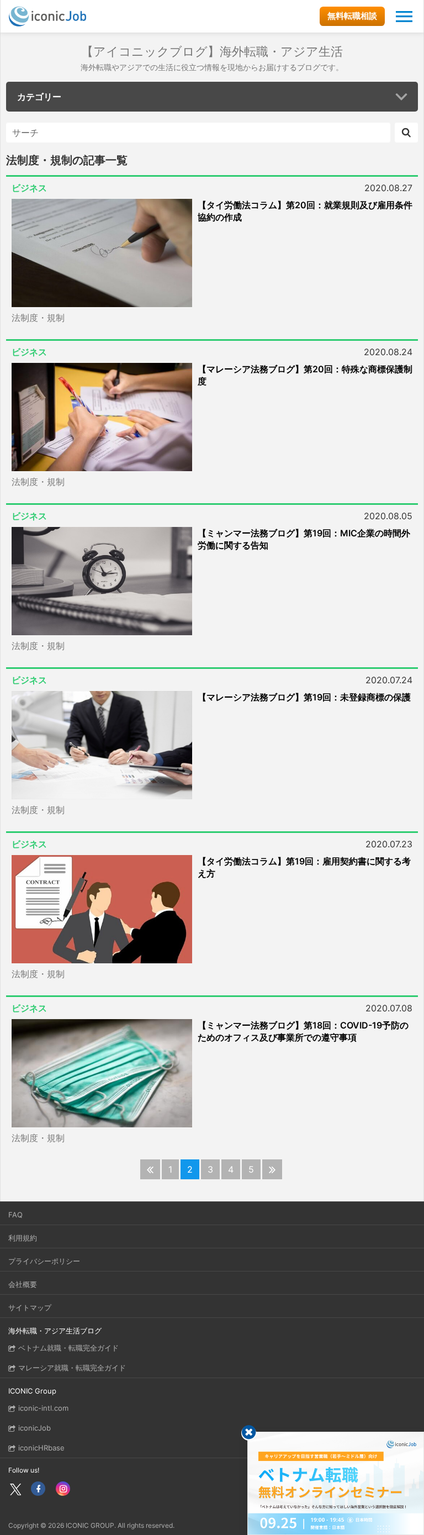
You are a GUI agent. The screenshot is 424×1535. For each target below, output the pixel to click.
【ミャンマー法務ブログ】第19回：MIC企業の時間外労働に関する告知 (304, 539)
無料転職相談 (352, 15)
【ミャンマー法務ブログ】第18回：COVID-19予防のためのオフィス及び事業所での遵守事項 (303, 1031)
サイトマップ (29, 1307)
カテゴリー (39, 96)
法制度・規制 (38, 317)
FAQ (15, 1214)
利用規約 (22, 1237)
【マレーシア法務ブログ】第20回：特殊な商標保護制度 (305, 375)
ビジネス (29, 187)
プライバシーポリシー (44, 1261)
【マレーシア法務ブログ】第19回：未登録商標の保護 (304, 697)
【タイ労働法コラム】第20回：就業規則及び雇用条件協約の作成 (305, 211)
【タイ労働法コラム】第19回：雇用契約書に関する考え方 (304, 867)
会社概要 (22, 1284)
